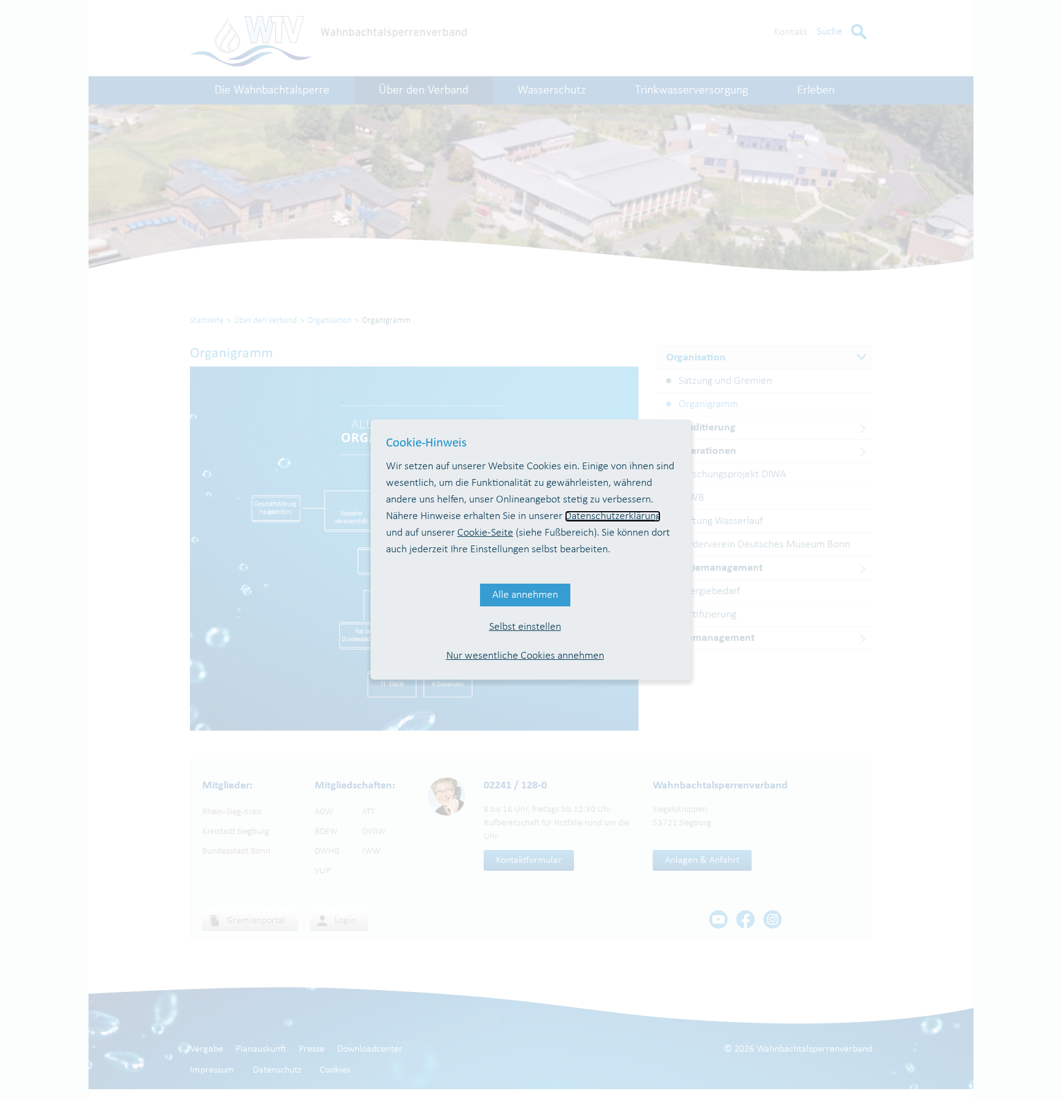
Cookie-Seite (485, 533)
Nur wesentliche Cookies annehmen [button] (525, 656)
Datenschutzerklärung (613, 516)
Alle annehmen (525, 595)
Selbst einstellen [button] (525, 627)
